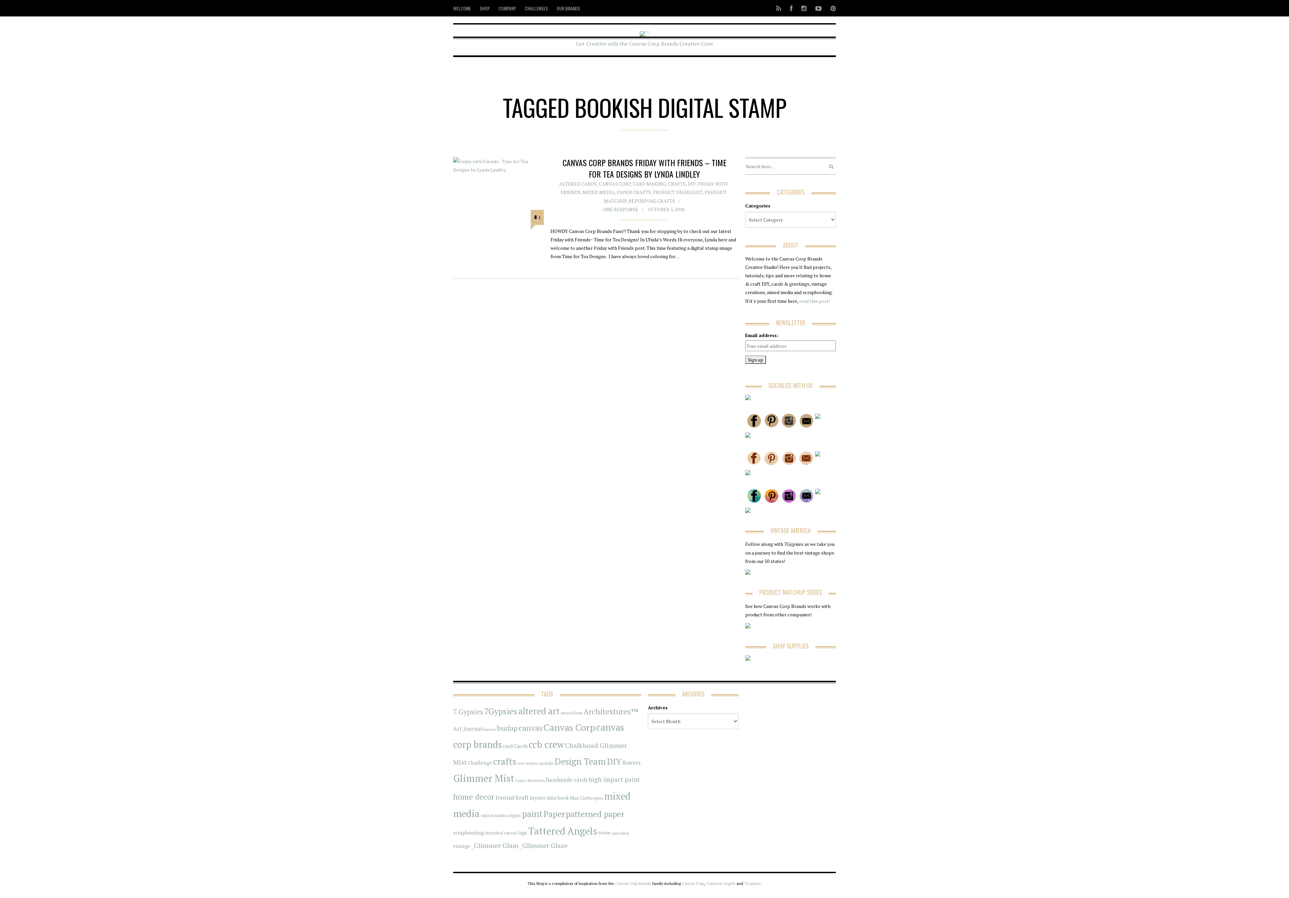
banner (489, 729)
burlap (507, 728)
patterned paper (595, 813)
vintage (461, 846)
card (508, 746)
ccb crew (546, 744)
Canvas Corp (615, 184)
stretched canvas (501, 833)
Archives (658, 707)
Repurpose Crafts (652, 201)
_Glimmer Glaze (544, 845)
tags (522, 833)
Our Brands (568, 8)
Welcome (462, 8)
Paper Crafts (634, 192)
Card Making (649, 184)
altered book (571, 712)
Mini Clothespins (586, 798)
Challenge (480, 762)
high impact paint (614, 779)
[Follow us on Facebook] (791, 8)
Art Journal (467, 728)
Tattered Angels (562, 830)
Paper (554, 813)
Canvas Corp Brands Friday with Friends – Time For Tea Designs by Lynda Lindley (644, 168)
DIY (692, 184)
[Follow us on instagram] (804, 8)
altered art (539, 711)
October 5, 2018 (666, 209)
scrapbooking (468, 832)
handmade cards (566, 780)
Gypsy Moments (530, 780)
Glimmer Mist (483, 778)
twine (604, 833)
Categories (757, 205)
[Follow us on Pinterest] (831, 8)
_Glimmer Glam (495, 845)
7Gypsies (500, 711)
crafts (504, 761)
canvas (530, 728)
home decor (473, 797)
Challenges (536, 8)
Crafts (677, 184)
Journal (505, 797)
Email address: (761, 335)
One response (620, 209)
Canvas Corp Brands (633, 883)
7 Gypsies (468, 711)
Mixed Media (599, 192)
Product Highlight (678, 192)
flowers (631, 762)
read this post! (814, 301)
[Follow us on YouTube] (818, 8)
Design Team (580, 761)
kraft (522, 797)
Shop (485, 8)
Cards (521, 746)
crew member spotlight (535, 763)
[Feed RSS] (778, 8)
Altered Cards (578, 184)
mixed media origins (501, 815)
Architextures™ (610, 711)
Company (507, 8)
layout (537, 797)
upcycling (620, 833)
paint (532, 814)
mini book (557, 798)
